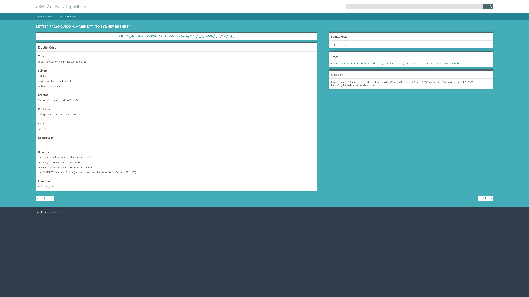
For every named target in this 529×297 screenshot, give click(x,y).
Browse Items (45, 16)
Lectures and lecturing (372, 63)
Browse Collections (66, 16)
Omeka (60, 212)
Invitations (354, 63)
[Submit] (490, 6)
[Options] (485, 6)
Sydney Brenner (339, 45)
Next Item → (486, 198)
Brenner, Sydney (339, 63)
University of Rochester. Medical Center (445, 63)
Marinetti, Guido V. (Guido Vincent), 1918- (404, 63)
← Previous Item (45, 198)
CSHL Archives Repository (61, 6)
